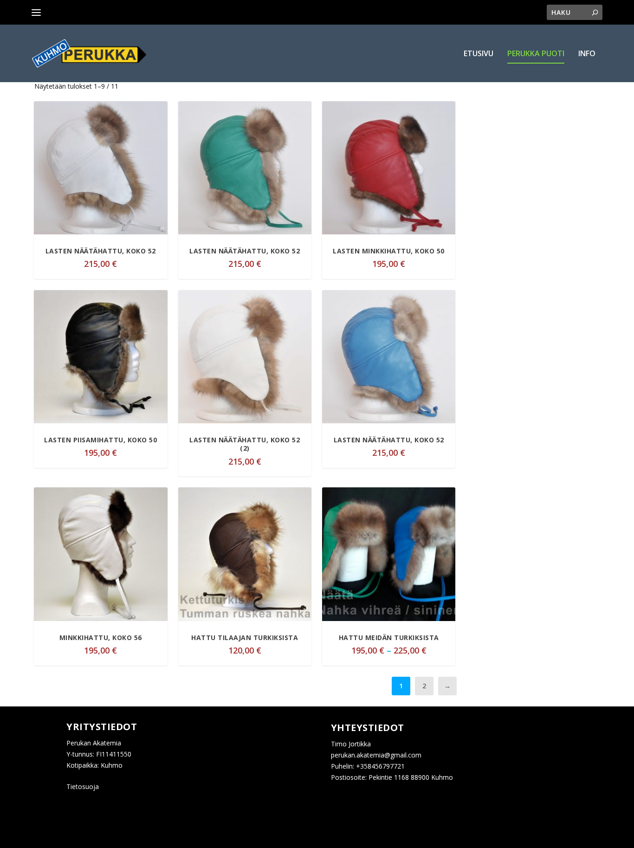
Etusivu (478, 54)
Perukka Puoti (535, 54)
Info (586, 54)
